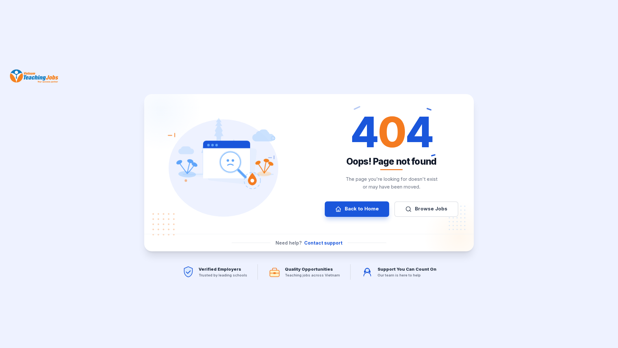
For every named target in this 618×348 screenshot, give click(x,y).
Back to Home (362, 209)
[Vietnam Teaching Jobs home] (35, 76)
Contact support (323, 243)
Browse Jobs (431, 209)
